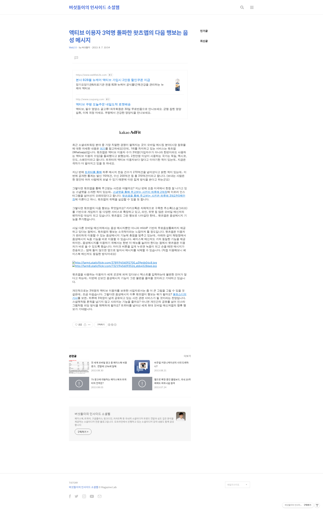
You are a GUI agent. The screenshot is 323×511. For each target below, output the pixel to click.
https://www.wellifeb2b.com (91, 74)
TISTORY (73, 482)
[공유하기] (85, 324)
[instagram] (84, 497)
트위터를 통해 (93, 172)
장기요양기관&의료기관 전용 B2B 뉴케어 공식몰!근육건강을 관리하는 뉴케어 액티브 (120, 86)
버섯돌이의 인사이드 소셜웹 (94, 7)
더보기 (187, 356)
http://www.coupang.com (90, 99)
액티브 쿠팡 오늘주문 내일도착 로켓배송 (103, 104)
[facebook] (70, 497)
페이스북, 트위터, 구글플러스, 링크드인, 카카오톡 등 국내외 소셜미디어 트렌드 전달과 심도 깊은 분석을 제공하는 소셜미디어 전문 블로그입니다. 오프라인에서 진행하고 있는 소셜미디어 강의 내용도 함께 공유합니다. (124, 422)
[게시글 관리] (89, 324)
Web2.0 (73, 47)
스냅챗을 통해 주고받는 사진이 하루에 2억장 (140, 192)
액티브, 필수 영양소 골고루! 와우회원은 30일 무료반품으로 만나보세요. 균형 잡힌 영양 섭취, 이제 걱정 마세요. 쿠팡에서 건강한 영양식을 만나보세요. (128, 110)
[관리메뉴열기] (317, 505)
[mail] (99, 497)
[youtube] (92, 497)
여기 (102, 148)
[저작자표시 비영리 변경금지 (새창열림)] (112, 324)
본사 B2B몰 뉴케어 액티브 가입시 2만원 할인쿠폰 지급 (113, 80)
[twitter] (76, 497)
